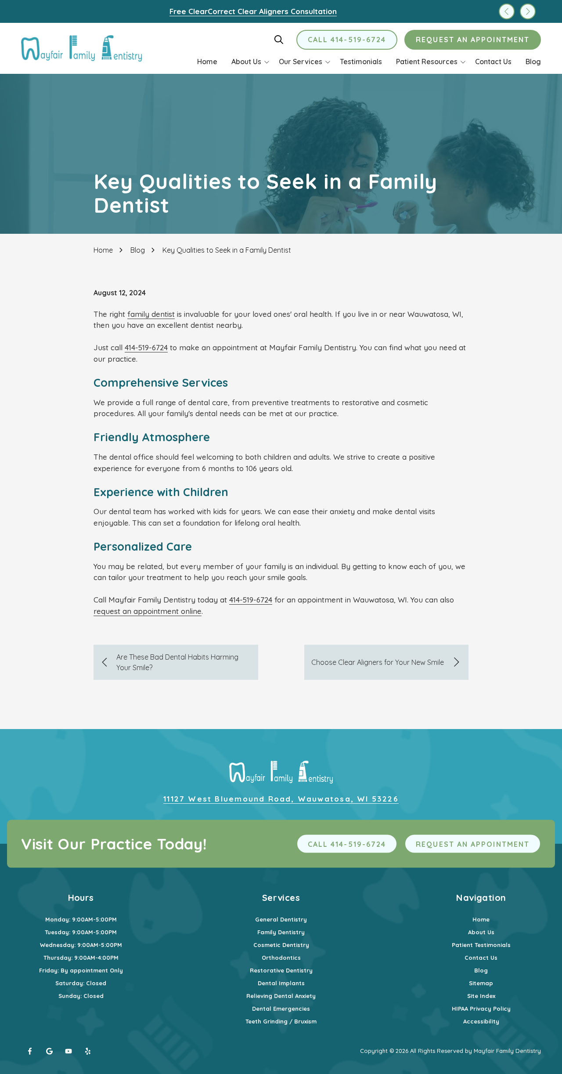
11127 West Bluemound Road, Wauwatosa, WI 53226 (281, 798)
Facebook (30, 1051)
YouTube (68, 1051)
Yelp (88, 1051)
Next (528, 11)
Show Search (279, 40)
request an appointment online (148, 611)
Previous (507, 11)
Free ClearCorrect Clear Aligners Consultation (253, 11)
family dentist (151, 314)
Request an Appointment (473, 39)
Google (49, 1051)
